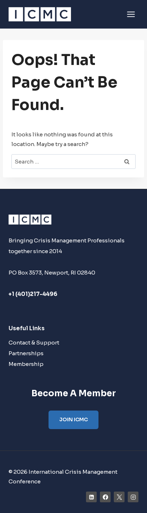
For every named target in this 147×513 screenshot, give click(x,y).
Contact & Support (34, 342)
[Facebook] (105, 497)
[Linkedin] (91, 497)
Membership (26, 364)
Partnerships (26, 353)
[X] (119, 497)
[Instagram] (133, 497)
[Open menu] (130, 14)
